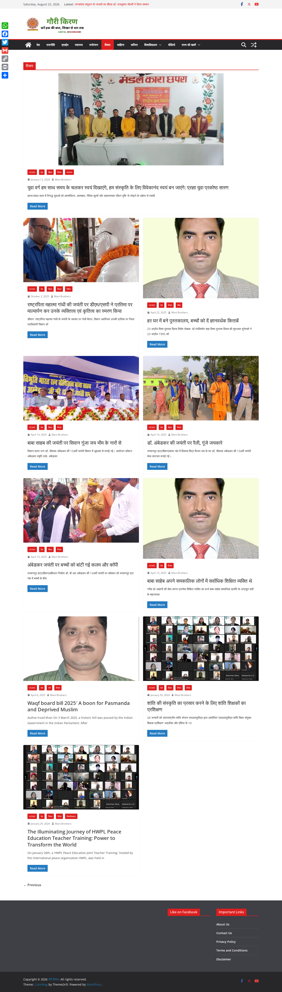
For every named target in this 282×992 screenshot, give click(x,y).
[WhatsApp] (5, 25)
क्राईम (65, 45)
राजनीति (50, 45)
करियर (134, 45)
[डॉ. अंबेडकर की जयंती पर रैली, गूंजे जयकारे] (201, 388)
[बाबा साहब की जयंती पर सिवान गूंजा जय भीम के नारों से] (81, 388)
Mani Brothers (63, 179)
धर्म (49, 687)
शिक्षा (179, 305)
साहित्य (120, 45)
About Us (222, 924)
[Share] (5, 75)
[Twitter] (5, 42)
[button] (159, 45)
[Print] (5, 67)
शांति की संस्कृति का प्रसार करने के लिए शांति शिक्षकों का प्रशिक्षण (196, 706)
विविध (69, 289)
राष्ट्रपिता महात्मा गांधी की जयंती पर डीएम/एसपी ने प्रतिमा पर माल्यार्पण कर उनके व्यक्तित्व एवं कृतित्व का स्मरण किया (79, 307)
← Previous (32, 885)
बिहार (50, 172)
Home (32, 172)
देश (38, 45)
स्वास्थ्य (79, 45)
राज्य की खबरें (189, 45)
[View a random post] (254, 45)
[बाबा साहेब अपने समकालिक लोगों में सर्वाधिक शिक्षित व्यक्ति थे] (201, 518)
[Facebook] (5, 34)
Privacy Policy (226, 942)
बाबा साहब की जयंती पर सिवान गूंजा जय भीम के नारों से (74, 442)
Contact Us (224, 933)
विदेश (188, 687)
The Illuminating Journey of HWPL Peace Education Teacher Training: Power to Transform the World (74, 838)
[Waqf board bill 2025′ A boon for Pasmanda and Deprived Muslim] (81, 648)
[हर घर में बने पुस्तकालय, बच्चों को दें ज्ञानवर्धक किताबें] (201, 258)
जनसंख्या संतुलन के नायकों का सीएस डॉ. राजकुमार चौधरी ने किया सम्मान (112, 4)
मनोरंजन (93, 45)
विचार (107, 45)
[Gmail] (5, 50)
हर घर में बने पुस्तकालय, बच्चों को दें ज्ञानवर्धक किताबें (193, 320)
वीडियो (171, 45)
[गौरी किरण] (28, 45)
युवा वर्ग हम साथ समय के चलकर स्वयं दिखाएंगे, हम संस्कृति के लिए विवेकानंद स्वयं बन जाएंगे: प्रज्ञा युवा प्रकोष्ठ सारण (128, 187)
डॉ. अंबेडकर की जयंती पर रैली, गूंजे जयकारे (184, 442)
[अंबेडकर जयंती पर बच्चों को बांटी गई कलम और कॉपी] (81, 510)
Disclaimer (223, 959)
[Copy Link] (5, 59)
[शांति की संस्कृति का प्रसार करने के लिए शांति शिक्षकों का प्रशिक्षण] (201, 648)
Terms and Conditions (232, 950)
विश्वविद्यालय (150, 45)
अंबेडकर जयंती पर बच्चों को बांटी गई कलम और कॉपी (72, 564)
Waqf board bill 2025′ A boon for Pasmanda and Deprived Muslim (78, 706)
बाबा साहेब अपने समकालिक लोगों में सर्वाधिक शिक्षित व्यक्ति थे (199, 580)
